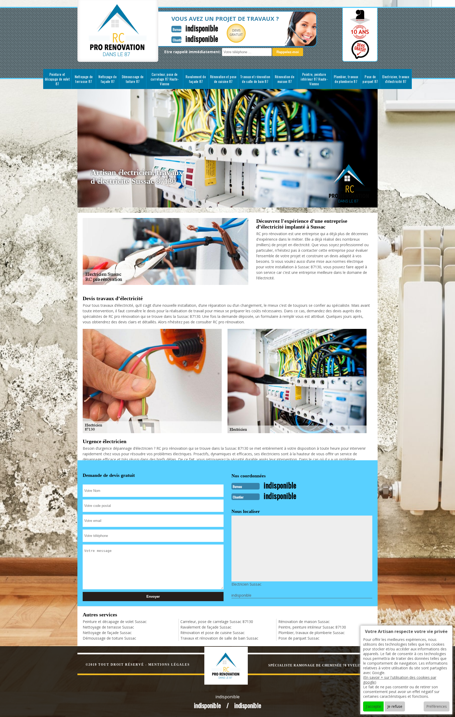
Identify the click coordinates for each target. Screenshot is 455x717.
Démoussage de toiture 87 (133, 79)
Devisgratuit (236, 32)
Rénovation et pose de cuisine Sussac (212, 632)
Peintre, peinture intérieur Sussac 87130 (312, 627)
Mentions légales (169, 664)
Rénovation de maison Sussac (304, 621)
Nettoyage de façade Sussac (107, 632)
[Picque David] (231, 665)
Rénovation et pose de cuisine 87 (223, 79)
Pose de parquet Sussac (298, 638)
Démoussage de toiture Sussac (109, 638)
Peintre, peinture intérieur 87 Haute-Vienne (314, 79)
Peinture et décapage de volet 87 (57, 79)
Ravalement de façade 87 (196, 79)
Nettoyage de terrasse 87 (84, 79)
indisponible (201, 28)
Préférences (436, 706)
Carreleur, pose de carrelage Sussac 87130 (216, 621)
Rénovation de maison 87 (284, 79)
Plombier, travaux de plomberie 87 (346, 79)
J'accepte (373, 706)
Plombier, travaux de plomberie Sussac (311, 632)
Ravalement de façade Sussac (205, 627)
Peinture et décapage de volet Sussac (115, 621)
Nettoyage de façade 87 (107, 79)
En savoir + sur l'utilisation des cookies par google (399, 680)
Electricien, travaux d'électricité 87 (395, 79)
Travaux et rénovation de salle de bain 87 (255, 79)
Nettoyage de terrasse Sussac (108, 627)
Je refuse (394, 706)
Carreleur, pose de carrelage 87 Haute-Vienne (165, 79)
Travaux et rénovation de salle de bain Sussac (219, 638)
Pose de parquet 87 (370, 79)
